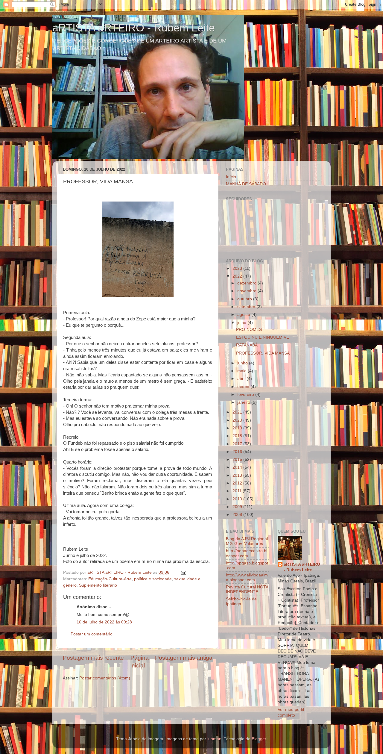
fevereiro (246, 394)
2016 (237, 451)
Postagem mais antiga (183, 658)
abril (242, 378)
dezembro (247, 283)
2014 (237, 467)
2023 (237, 268)
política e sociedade (153, 579)
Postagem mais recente (93, 658)
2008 (237, 514)
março (243, 386)
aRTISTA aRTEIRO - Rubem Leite (133, 28)
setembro (246, 307)
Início (231, 177)
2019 (237, 428)
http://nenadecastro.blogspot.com (246, 553)
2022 (237, 276)
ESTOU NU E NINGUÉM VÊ (262, 337)
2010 (237, 499)
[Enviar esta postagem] (183, 572)
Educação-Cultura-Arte (110, 579)
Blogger (259, 739)
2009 (237, 507)
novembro (247, 291)
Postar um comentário (92, 634)
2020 (237, 420)
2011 (237, 491)
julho (242, 322)
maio (242, 371)
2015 (237, 459)
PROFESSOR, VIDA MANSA (263, 353)
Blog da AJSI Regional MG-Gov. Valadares (247, 541)
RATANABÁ (247, 345)
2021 (237, 412)
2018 (237, 436)
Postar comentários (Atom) (104, 678)
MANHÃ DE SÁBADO (246, 184)
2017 (237, 444)
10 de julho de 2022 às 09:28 (104, 622)
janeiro (244, 402)
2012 (237, 483)
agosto (244, 314)
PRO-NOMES (249, 329)
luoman (214, 739)
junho (243, 363)
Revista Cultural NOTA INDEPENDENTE (247, 589)
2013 (237, 475)
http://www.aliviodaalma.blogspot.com (247, 577)
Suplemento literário (98, 585)
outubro (245, 299)
